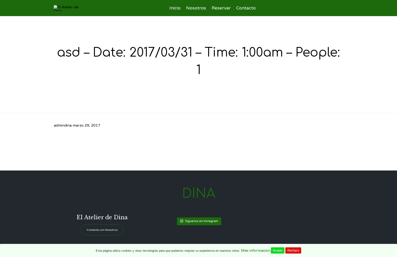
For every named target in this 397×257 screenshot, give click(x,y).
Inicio (175, 8)
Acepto (277, 250)
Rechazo (293, 250)
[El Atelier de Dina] (70, 8)
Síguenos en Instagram (201, 221)
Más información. (256, 250)
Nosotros (196, 8)
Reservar (221, 8)
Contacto (246, 8)
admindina (63, 125)
